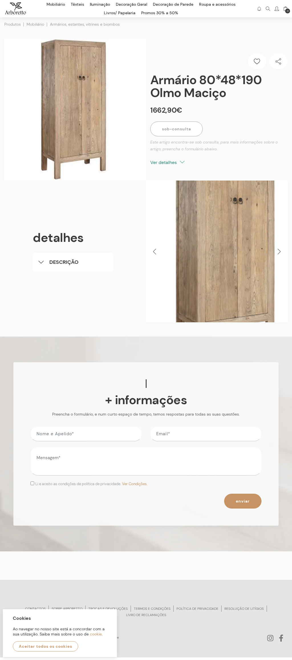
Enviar (243, 501)
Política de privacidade (197, 608)
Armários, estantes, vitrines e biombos (85, 24)
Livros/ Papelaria (119, 12)
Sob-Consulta (176, 128)
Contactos (35, 608)
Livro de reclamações (146, 615)
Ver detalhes (164, 162)
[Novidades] (259, 8)
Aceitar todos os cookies (45, 646)
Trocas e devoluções (108, 608)
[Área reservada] (276, 8)
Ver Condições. (135, 483)
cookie (96, 634)
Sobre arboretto (67, 608)
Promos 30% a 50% (159, 12)
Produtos (12, 24)
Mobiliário (35, 24)
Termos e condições (152, 608)
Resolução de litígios (244, 608)
